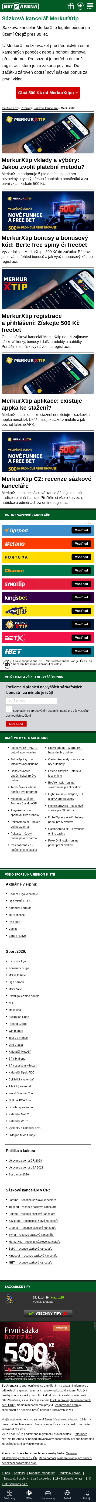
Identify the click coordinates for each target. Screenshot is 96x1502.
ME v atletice (17, 915)
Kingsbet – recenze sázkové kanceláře (33, 1255)
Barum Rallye (17, 935)
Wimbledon (16, 1030)
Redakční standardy (42, 1473)
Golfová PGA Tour (20, 1100)
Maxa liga (15, 1010)
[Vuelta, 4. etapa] (17, 1299)
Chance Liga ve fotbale (23, 894)
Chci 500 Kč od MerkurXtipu (46, 92)
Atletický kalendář (20, 1086)
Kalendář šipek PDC (21, 1072)
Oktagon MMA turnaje (22, 1135)
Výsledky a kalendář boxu (25, 1128)
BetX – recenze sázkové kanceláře (30, 1248)
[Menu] (90, 6)
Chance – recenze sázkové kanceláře (32, 1227)
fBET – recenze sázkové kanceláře (30, 1262)
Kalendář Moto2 (19, 1114)
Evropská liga (17, 961)
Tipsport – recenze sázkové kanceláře (33, 1207)
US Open (14, 922)
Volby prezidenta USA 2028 (26, 1167)
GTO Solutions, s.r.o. (15, 1484)
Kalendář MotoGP (20, 1051)
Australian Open (19, 1017)
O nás (6, 1473)
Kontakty (19, 1473)
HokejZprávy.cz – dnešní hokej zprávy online (23, 775)
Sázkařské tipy (17, 1287)
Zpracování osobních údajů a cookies (27, 1478)
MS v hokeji (16, 989)
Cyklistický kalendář (21, 1079)
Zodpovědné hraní (67, 1405)
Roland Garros (18, 1024)
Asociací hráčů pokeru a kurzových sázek (47, 1410)
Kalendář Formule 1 (21, 908)
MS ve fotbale (17, 975)
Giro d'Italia (16, 1044)
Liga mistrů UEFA (20, 901)
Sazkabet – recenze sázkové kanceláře (33, 1221)
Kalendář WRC (18, 1121)
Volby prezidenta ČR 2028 (25, 1160)
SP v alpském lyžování (23, 1065)
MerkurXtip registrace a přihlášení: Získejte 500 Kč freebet (41, 323)
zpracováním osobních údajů (49, 710)
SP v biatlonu (17, 1058)
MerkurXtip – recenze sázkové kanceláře (34, 1241)
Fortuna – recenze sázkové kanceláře (32, 1200)
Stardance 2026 (19, 1174)
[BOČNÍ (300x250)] (35, 1379)
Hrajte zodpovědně (14, 1419)
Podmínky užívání (70, 1473)
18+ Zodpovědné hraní (69, 1478)
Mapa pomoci (47, 1458)
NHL (11, 1003)
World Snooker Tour (21, 1093)
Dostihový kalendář (21, 1107)
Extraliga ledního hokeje (24, 996)
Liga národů (16, 982)
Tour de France (18, 1037)
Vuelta (13, 928)
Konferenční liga (19, 968)
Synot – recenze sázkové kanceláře (31, 1234)
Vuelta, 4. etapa (43, 1301)
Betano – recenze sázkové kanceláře (32, 1214)
